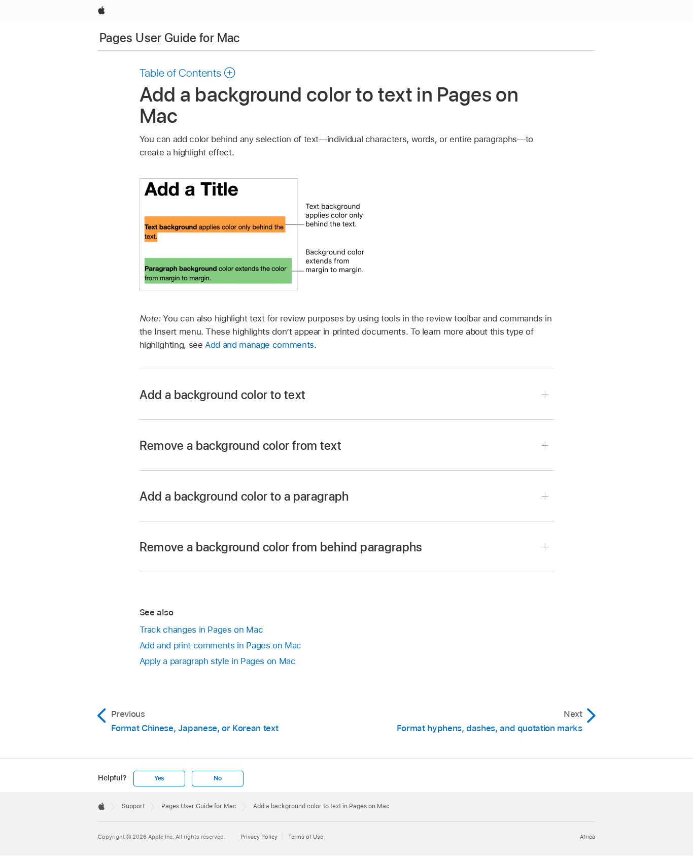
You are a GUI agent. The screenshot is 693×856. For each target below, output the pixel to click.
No (218, 778)
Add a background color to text (223, 394)
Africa (587, 836)
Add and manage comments (259, 345)
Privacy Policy (259, 836)
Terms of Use (305, 836)
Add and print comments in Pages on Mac (220, 645)
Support (133, 806)
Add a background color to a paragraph (244, 496)
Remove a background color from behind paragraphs (281, 547)
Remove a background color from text (241, 445)
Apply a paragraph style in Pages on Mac (218, 661)
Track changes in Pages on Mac (201, 629)
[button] (188, 72)
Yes (159, 778)
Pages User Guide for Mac (169, 37)
